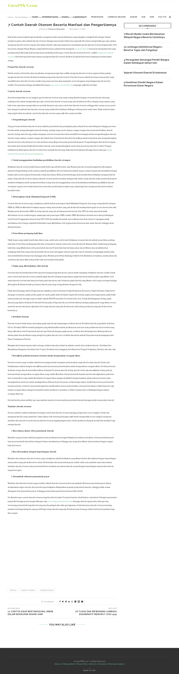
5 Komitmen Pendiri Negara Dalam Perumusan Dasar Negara (143, 84)
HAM (152, 17)
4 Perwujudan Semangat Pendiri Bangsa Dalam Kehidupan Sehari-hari (146, 61)
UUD (143, 17)
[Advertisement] (62, 550)
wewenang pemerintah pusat (59, 501)
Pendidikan (97, 17)
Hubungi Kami (69, 664)
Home (35, 17)
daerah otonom (28, 590)
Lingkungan (80, 17)
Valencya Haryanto (56, 29)
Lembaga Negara (117, 17)
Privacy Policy (82, 664)
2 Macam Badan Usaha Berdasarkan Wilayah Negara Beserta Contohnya (144, 35)
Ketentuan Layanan (116, 664)
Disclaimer (102, 664)
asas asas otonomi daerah (61, 85)
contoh (13, 590)
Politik (162, 17)
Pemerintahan (50, 17)
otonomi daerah (82, 48)
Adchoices (93, 664)
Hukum (133, 17)
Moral (65, 17)
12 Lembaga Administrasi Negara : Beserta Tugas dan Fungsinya (143, 48)
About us (58, 664)
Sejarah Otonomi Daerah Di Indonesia (145, 72)
